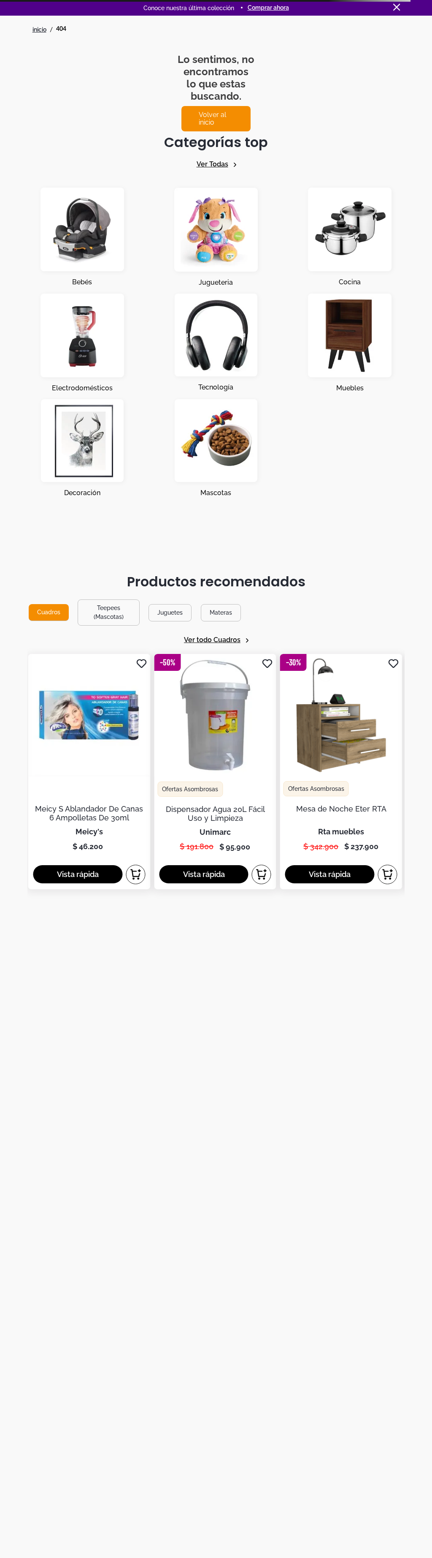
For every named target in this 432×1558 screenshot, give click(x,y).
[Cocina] (350, 237)
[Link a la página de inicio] (39, 29)
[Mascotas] (216, 448)
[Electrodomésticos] (82, 343)
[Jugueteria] (216, 237)
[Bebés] (82, 237)
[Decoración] (82, 448)
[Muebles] (350, 343)
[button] (77, 874)
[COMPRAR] (135, 874)
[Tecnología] (216, 343)
